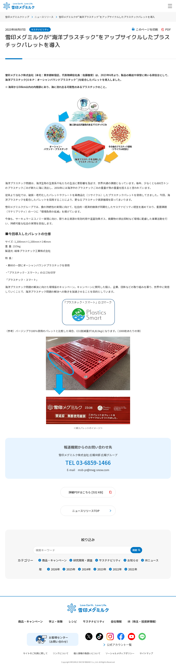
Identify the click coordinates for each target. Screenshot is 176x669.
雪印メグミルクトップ (17, 17)
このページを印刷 (147, 29)
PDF (168, 29)
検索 (134, 550)
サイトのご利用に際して (35, 653)
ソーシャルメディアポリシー (120, 653)
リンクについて (60, 653)
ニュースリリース (44, 17)
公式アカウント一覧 (119, 645)
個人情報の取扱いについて (87, 653)
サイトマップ (146, 653)
